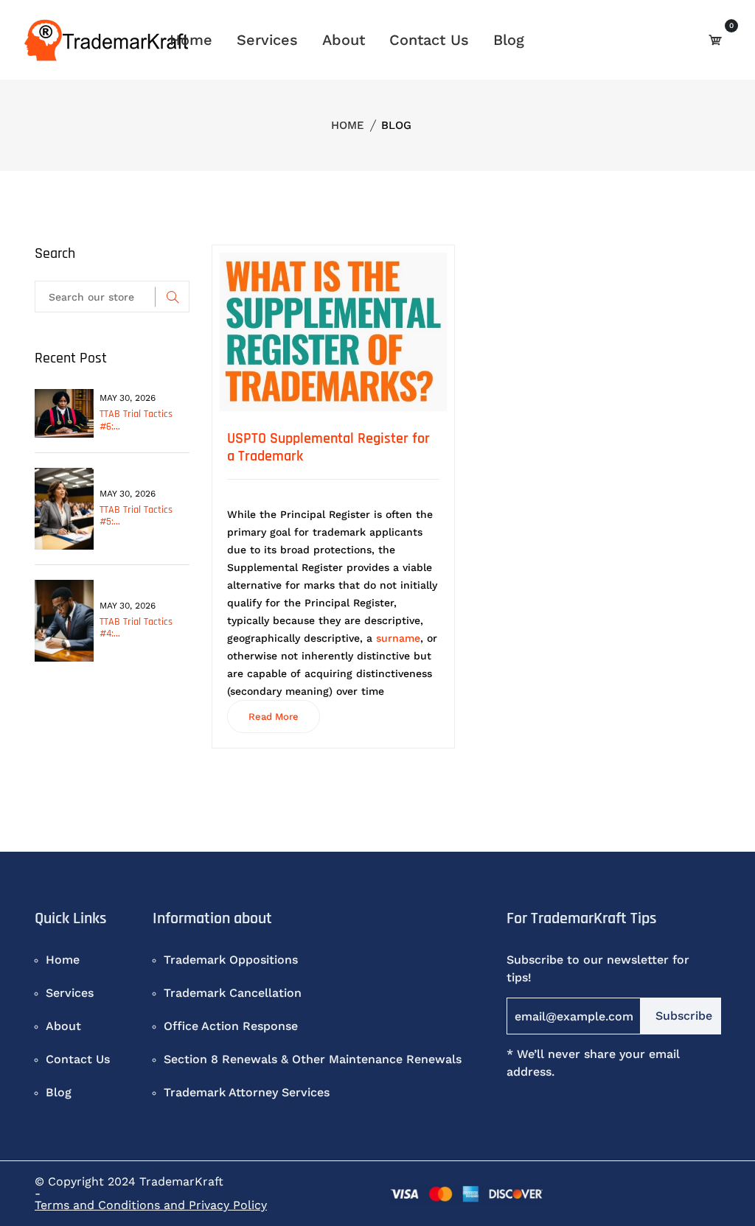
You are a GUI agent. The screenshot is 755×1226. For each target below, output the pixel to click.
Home (191, 40)
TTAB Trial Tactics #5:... (136, 516)
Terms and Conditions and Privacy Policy (151, 1205)
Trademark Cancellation (233, 993)
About (343, 40)
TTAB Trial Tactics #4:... (136, 628)
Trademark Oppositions (231, 960)
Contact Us (429, 40)
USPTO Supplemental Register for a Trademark (328, 447)
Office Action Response (231, 1026)
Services (267, 40)
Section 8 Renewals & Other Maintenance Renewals (313, 1059)
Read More (273, 716)
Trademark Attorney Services (247, 1092)
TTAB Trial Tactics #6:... (136, 420)
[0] (715, 40)
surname (398, 638)
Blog (508, 40)
